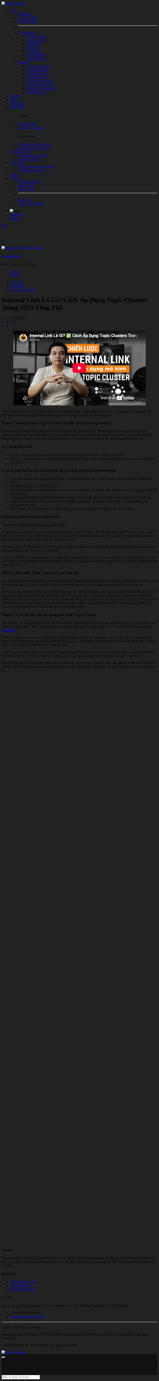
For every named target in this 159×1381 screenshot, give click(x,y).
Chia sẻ (15, 271)
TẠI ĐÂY (9, 630)
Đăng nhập (17, 214)
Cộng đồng (17, 286)
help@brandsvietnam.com (27, 1316)
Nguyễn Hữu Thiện (11, 256)
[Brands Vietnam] (14, 3)
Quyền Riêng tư (20, 1285)
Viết (4, 225)
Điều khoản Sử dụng (23, 1282)
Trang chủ (16, 282)
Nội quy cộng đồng (22, 1289)
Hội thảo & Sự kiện (23, 290)
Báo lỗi (14, 275)
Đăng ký (15, 218)
